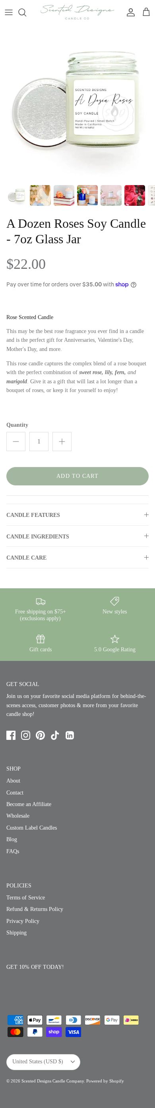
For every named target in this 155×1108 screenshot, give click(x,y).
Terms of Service (25, 898)
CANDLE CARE (26, 558)
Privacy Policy (22, 921)
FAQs (12, 851)
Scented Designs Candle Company (52, 1080)
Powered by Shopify (105, 1080)
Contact (14, 793)
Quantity (17, 425)
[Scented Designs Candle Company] (77, 12)
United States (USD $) (37, 1062)
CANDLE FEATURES (33, 515)
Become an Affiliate (28, 804)
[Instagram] (25, 735)
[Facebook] (10, 735)
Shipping (16, 933)
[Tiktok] (55, 735)
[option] (77, 102)
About (13, 781)
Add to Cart (77, 476)
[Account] (129, 12)
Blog (11, 839)
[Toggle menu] (8, 12)
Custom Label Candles (31, 828)
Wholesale (17, 816)
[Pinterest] (40, 735)
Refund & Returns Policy (34, 909)
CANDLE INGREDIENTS (37, 537)
